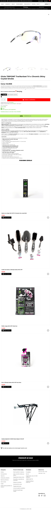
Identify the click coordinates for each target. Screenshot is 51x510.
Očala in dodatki (13, 8)
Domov (1, 8)
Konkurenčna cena (17, 484)
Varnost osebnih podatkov (19, 488)
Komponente (4, 474)
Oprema (7, 8)
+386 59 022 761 (29, 479)
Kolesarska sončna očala (20, 8)
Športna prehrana (5, 479)
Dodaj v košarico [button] (7, 217)
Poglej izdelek (48, 217)
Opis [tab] (21, 116)
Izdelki (5, 8)
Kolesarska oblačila (5, 477)
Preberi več (5, 443)
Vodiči (2, 483)
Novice (27, 474)
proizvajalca (11, 102)
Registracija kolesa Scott (18, 477)
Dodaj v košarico (30, 99)
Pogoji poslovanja (17, 486)
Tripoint (14, 103)
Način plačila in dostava (18, 472)
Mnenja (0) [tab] (27, 116)
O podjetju (28, 472)
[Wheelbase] (47, 4)
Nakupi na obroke (17, 482)
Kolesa (2, 472)
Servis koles (3, 481)
